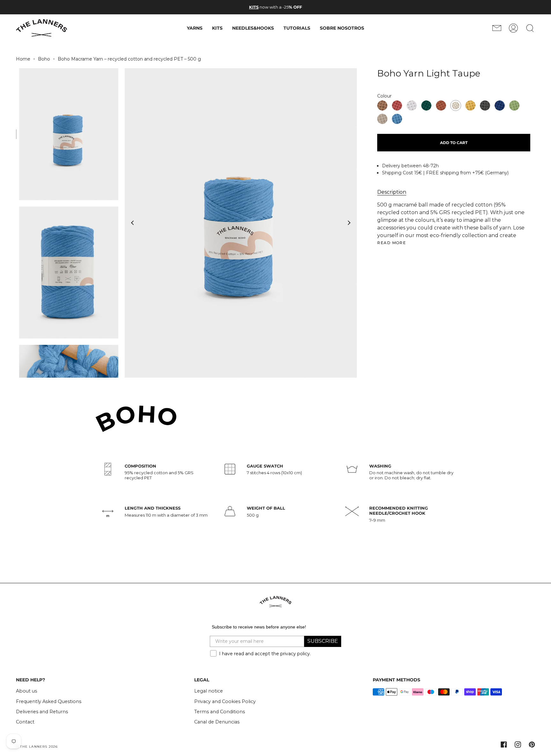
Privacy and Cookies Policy (225, 701)
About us (26, 691)
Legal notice (208, 691)
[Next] (349, 223)
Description (391, 192)
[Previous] (133, 223)
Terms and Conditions (219, 712)
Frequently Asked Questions (48, 701)
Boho (44, 59)
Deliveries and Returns (42, 712)
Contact (25, 722)
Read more (391, 243)
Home (23, 59)
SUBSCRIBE (322, 641)
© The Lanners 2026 (37, 746)
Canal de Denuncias (216, 722)
